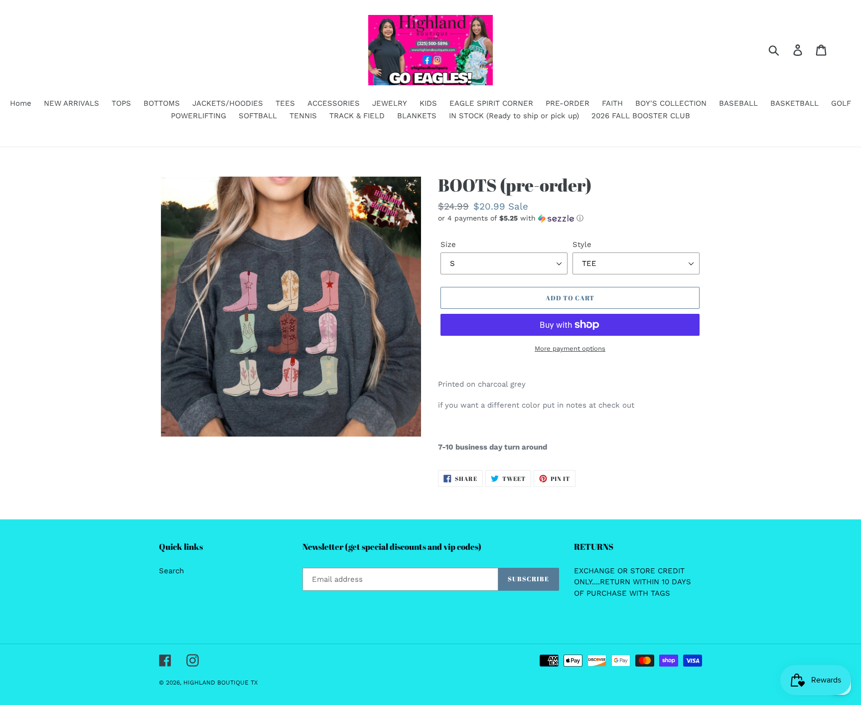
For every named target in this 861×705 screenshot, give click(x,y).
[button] (570, 218)
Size (448, 244)
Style (582, 244)
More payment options (570, 348)
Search (171, 570)
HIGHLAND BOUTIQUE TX (220, 682)
